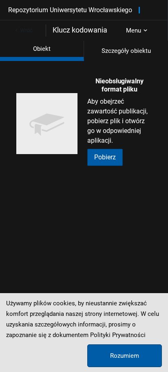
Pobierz (105, 157)
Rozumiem (124, 355)
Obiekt (42, 48)
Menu (133, 30)
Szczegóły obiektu (126, 50)
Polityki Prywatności (118, 335)
